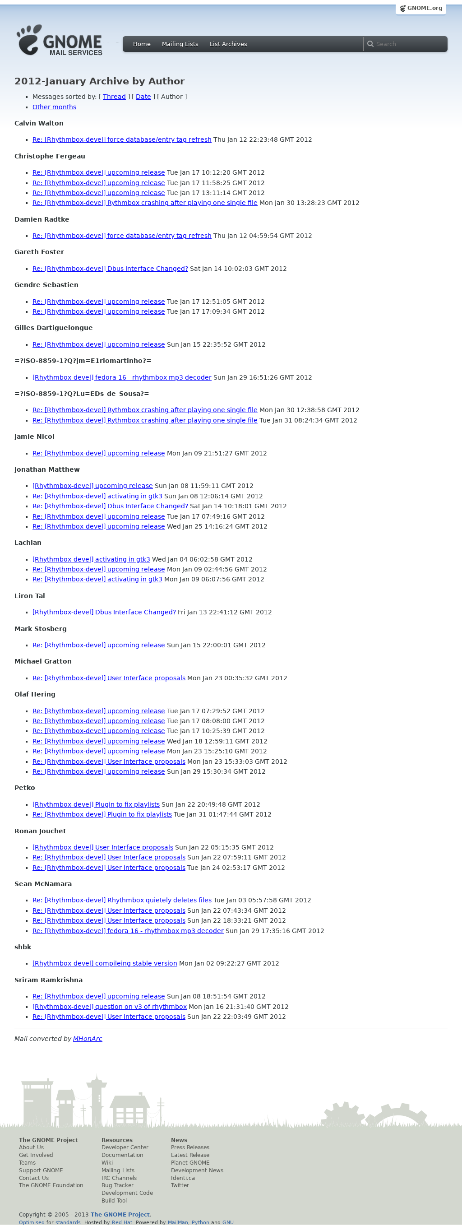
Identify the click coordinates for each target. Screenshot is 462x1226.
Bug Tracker (118, 1185)
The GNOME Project (48, 1140)
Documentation (122, 1155)
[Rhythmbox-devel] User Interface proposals (102, 847)
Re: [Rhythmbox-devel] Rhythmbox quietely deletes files (122, 900)
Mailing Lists (180, 44)
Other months (54, 107)
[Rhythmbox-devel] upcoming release (92, 485)
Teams (27, 1163)
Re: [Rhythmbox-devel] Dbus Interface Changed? (110, 268)
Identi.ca (183, 1178)
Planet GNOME (190, 1163)
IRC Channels (119, 1178)
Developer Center (125, 1147)
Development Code (127, 1193)
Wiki (107, 1163)
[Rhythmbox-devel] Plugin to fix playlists (96, 804)
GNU (228, 1222)
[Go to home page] (73, 57)
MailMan (178, 1222)
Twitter (180, 1185)
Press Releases (190, 1147)
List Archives (228, 44)
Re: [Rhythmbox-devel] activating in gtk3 (97, 496)
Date (143, 96)
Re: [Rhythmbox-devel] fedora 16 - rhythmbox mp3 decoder (128, 930)
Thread (114, 96)
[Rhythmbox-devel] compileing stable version (104, 963)
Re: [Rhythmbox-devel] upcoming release (98, 172)
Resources (117, 1140)
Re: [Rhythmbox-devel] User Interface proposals (108, 678)
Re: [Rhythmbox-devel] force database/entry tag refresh (122, 139)
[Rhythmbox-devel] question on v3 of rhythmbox (109, 1006)
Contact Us (34, 1178)
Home (142, 44)
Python (200, 1222)
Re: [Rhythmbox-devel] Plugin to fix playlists (102, 814)
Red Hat (122, 1222)
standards (68, 1222)
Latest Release (190, 1155)
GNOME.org (425, 8)
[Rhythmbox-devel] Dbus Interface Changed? (104, 612)
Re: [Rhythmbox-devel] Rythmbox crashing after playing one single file (145, 202)
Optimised (32, 1222)
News (179, 1140)
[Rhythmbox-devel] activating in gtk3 (91, 559)
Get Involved (36, 1155)
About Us (31, 1147)
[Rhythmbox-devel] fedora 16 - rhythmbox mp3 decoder (122, 377)
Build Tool (114, 1201)
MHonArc (87, 1038)
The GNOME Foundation (51, 1185)
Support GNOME (41, 1170)
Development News (197, 1170)
